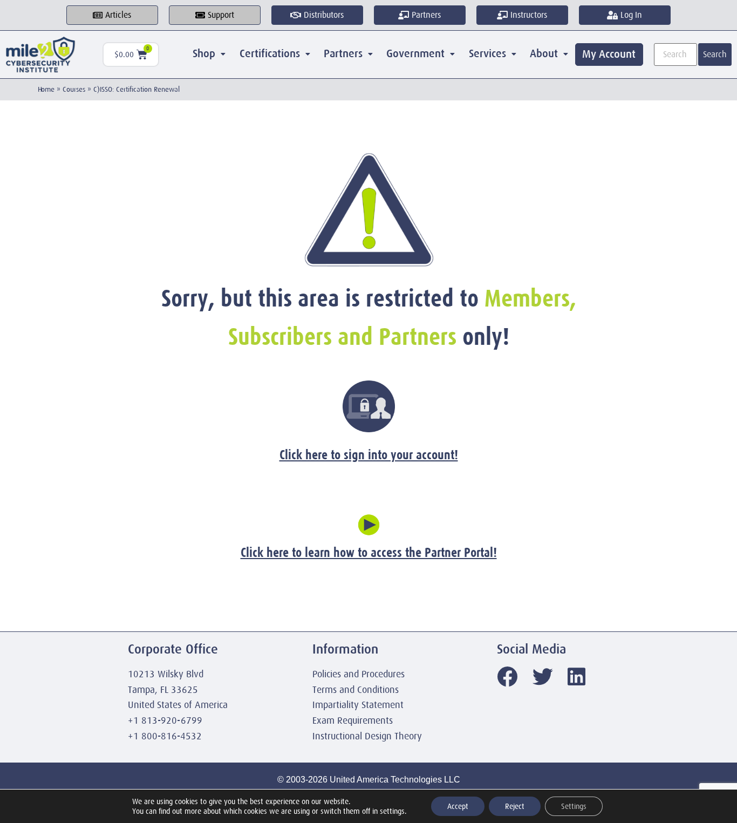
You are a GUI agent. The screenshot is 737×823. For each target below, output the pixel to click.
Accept (457, 806)
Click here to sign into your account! (368, 454)
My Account (609, 54)
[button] (209, 54)
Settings (573, 806)
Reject (514, 806)
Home (46, 89)
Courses (74, 89)
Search (715, 54)
